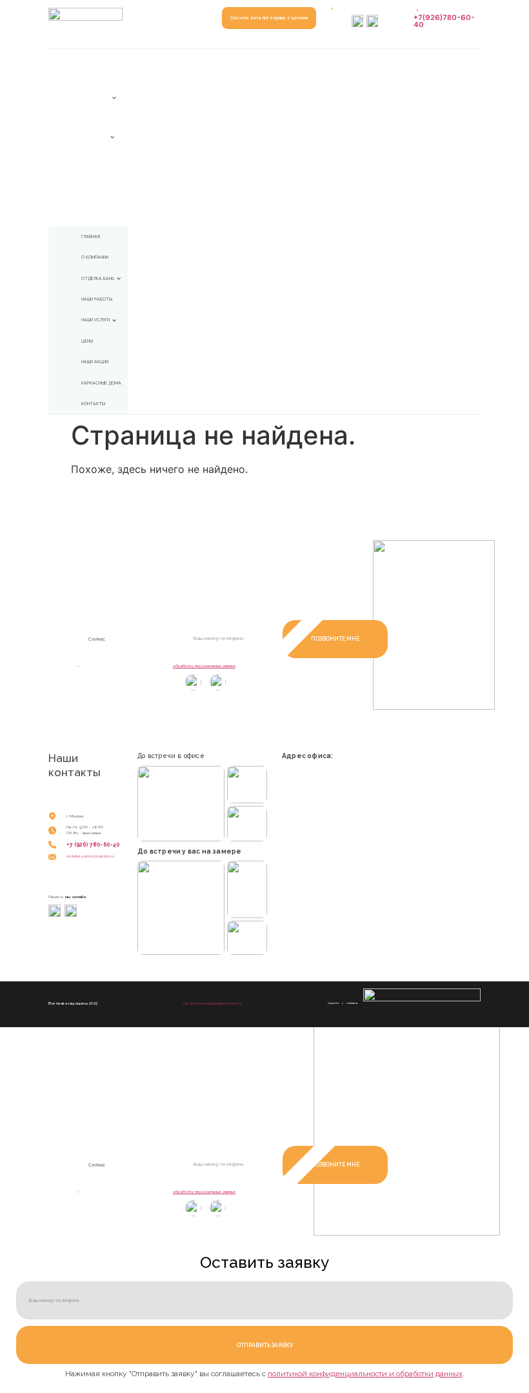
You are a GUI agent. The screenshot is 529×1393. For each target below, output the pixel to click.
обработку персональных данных (204, 665)
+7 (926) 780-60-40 (92, 844)
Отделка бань (95, 98)
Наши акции (93, 177)
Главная (89, 59)
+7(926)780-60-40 (444, 21)
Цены (86, 157)
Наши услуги (94, 137)
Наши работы (94, 118)
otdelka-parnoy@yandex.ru (90, 856)
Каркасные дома (98, 197)
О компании (93, 79)
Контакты (91, 216)
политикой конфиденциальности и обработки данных (365, 1373)
